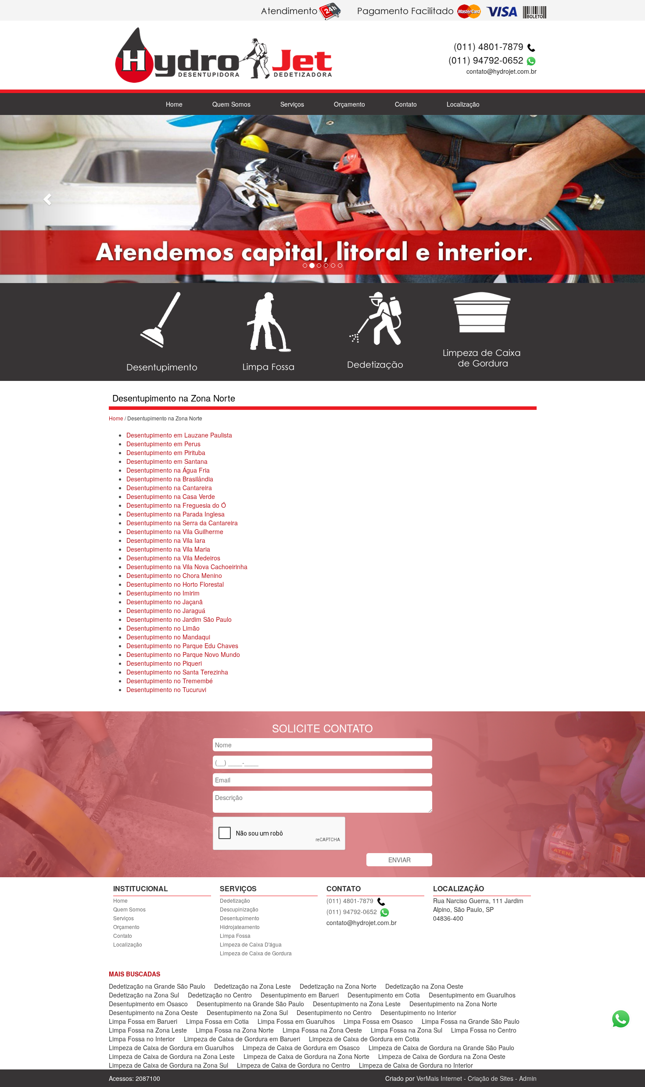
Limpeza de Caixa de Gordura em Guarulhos (171, 1047)
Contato (406, 104)
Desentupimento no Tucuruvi (166, 689)
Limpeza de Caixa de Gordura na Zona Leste (172, 1056)
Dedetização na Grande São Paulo (157, 986)
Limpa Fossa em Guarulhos (296, 1021)
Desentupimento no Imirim (163, 592)
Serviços (292, 104)
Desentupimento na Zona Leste (357, 1003)
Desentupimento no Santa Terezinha (177, 671)
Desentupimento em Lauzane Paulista (179, 434)
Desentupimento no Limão (163, 628)
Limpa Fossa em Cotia (217, 1021)
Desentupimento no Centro (334, 1012)
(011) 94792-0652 (485, 59)
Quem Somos (231, 104)
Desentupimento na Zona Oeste (153, 1012)
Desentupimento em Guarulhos (472, 994)
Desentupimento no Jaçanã (164, 601)
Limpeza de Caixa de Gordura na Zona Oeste (441, 1056)
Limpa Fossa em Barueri (143, 1021)
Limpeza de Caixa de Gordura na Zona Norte (306, 1056)
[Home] (223, 43)
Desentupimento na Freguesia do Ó (176, 505)
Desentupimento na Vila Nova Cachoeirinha (186, 566)
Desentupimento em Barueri (300, 994)
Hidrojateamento (240, 926)
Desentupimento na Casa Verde (170, 496)
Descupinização (239, 909)
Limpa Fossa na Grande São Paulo (471, 1021)
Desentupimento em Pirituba (165, 452)
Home (174, 104)
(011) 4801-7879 (488, 46)
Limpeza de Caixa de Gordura (256, 953)
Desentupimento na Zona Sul (247, 1012)
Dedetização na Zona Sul (144, 994)
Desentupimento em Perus (163, 443)
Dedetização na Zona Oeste (424, 986)
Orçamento (349, 104)
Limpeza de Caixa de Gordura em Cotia (364, 1038)
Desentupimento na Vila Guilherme (174, 531)
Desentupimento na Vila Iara (165, 540)
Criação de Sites (490, 1078)
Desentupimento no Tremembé (169, 680)
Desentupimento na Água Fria (168, 470)
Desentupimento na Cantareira (169, 487)
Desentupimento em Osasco (148, 1003)
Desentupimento (239, 918)
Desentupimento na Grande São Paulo (250, 1003)
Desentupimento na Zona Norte (453, 1003)
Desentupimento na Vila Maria (168, 549)
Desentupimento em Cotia (384, 994)
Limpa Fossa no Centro (483, 1030)
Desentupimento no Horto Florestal (175, 584)
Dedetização (235, 900)
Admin (528, 1078)
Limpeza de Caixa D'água (251, 944)
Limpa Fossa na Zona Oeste (322, 1030)
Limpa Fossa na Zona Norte (235, 1030)
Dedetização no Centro (220, 994)
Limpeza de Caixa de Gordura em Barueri (242, 1038)
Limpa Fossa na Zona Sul (406, 1030)
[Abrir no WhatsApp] (531, 59)
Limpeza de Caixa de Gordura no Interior (416, 1065)
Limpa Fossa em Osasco (378, 1021)
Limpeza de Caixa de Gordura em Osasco (301, 1047)
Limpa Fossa (235, 935)
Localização (463, 104)
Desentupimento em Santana (167, 461)
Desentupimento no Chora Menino (174, 575)
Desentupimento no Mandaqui (168, 636)
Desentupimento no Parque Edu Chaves (182, 645)
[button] (48, 199)
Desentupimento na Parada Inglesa (175, 513)
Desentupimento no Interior (418, 1012)
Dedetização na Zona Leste (252, 986)
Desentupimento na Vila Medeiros (173, 557)
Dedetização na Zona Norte (338, 986)
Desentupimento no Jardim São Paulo (179, 619)
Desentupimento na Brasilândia (169, 478)
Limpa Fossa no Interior (142, 1038)
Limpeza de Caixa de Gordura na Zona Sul (168, 1065)
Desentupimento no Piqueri (164, 663)
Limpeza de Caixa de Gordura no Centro (293, 1065)
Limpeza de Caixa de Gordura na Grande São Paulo (441, 1047)
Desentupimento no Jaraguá (165, 610)
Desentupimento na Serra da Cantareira (182, 522)
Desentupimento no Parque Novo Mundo (183, 654)
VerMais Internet (439, 1078)
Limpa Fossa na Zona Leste (148, 1030)
